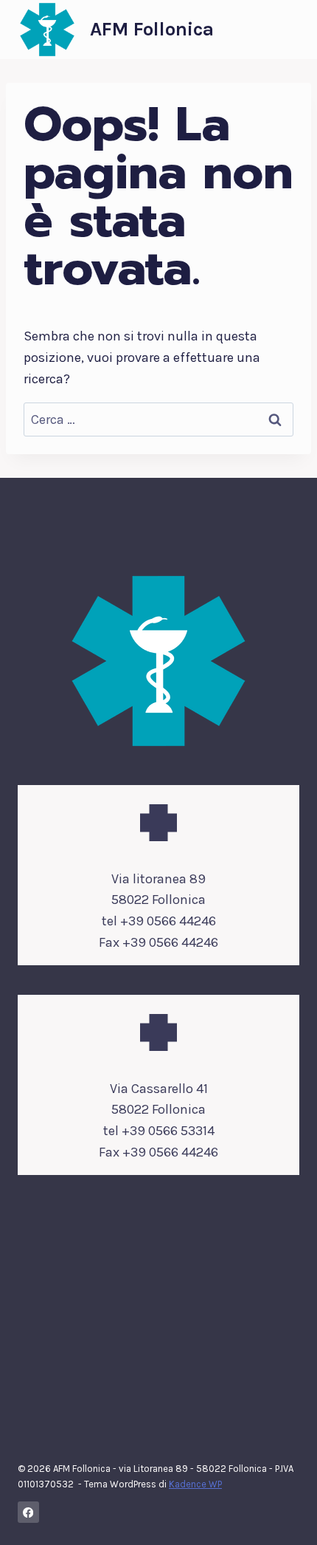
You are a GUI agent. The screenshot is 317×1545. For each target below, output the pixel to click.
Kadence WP (195, 1484)
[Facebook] (28, 1512)
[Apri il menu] (285, 29)
